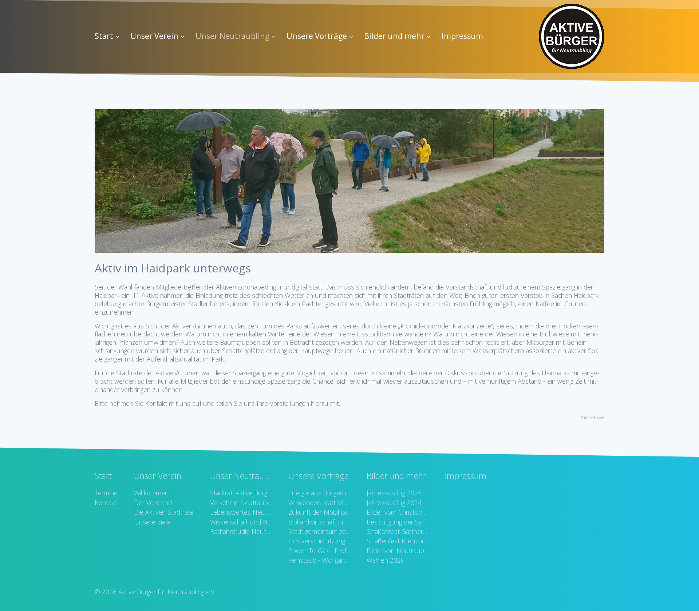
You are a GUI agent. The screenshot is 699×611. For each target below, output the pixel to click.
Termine (106, 492)
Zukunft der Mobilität (318, 512)
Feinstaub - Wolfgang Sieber (319, 560)
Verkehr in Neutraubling (241, 502)
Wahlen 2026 (385, 560)
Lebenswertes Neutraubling (241, 512)
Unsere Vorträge (317, 36)
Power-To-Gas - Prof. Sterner (319, 550)
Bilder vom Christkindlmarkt (398, 512)
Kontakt (105, 502)
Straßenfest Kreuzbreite (398, 540)
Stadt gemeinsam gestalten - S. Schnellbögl (319, 531)
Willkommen (151, 492)
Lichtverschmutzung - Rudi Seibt (319, 540)
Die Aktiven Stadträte (164, 512)
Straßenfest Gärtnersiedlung (398, 531)
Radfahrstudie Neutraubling (241, 531)
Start (104, 36)
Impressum (462, 36)
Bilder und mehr (394, 36)
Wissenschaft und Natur (241, 522)
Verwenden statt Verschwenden (319, 502)
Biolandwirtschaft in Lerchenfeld (319, 522)
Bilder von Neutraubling (398, 550)
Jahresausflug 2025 (394, 492)
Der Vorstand (153, 502)
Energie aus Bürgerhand (319, 492)
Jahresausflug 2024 (394, 502)
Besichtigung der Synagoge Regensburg (398, 522)
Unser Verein (154, 36)
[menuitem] (110, 36)
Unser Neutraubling (232, 36)
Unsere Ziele (152, 522)
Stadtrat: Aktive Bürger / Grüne (241, 492)
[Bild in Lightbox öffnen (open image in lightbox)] (349, 181)
